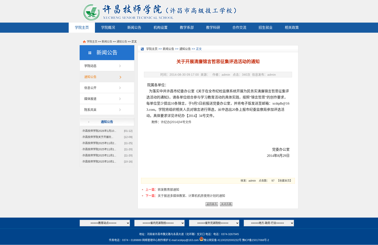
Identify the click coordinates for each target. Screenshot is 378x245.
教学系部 (187, 27)
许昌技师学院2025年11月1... (99, 149)
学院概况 (108, 27)
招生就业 (266, 27)
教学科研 (213, 27)
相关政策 (292, 27)
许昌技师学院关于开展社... (97, 137)
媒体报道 (90, 98)
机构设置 (161, 27)
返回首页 (211, 204)
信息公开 (90, 87)
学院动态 (90, 66)
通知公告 (122, 41)
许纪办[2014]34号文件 (176, 122)
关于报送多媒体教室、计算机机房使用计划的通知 (191, 195)
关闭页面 (226, 204)
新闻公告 (134, 27)
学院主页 (82, 27)
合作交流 (239, 27)
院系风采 (90, 109)
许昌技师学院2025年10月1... (99, 161)
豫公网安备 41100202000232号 (223, 240)
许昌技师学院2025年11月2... (99, 143)
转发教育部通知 (168, 189)
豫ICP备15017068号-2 (255, 240)
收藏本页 (284, 180)
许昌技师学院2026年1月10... (99, 130)
